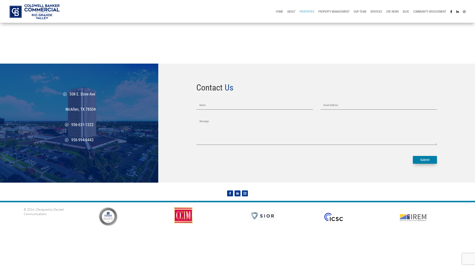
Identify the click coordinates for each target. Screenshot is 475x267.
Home (279, 11)
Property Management (334, 11)
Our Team (360, 11)
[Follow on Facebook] (230, 193)
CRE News (392, 11)
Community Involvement (429, 11)
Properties (306, 11)
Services (376, 11)
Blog (406, 11)
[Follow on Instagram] (245, 193)
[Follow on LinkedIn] (237, 193)
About (291, 11)
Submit (425, 160)
